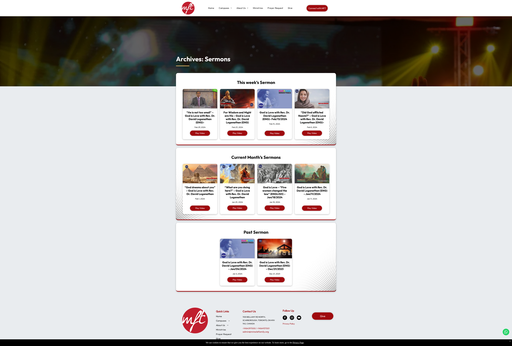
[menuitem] (210, 8)
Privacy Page (298, 342)
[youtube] (299, 318)
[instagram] (292, 318)
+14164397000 (249, 328)
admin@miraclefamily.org (256, 331)
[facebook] (285, 318)
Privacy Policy (289, 323)
